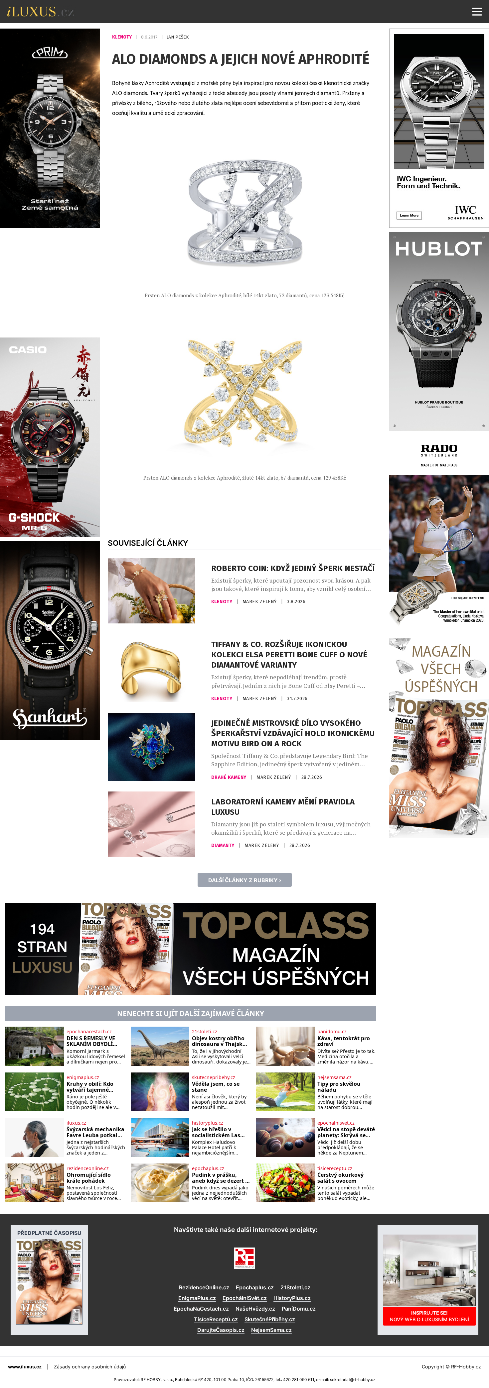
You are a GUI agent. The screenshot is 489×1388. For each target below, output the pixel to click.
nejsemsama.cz (334, 1077)
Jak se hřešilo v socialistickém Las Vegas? (216, 1132)
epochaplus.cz (208, 1168)
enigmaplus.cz (83, 1077)
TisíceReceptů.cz (216, 1319)
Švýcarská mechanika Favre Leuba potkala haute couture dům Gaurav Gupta (95, 1132)
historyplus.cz (207, 1123)
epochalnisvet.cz (336, 1123)
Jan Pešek (178, 37)
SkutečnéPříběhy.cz (269, 1319)
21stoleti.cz (204, 1031)
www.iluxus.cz (25, 1366)
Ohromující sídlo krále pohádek (89, 1178)
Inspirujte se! (429, 1316)
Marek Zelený (260, 601)
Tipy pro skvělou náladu (339, 1087)
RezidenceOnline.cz (204, 1287)
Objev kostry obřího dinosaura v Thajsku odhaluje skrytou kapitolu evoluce (219, 1041)
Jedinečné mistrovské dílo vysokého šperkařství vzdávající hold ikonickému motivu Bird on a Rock (293, 733)
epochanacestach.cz (89, 1031)
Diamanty (223, 845)
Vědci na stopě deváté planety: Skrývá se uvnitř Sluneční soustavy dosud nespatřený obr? (346, 1132)
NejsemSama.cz (271, 1330)
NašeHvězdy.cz (255, 1308)
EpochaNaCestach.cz (201, 1308)
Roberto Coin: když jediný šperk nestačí (293, 568)
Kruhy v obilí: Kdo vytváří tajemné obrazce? (90, 1087)
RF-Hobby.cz (466, 1366)
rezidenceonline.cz (88, 1168)
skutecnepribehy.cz (213, 1077)
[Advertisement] (50, 281)
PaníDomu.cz (299, 1308)
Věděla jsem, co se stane (216, 1087)
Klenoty (122, 37)
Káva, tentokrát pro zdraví (343, 1041)
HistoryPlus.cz (292, 1298)
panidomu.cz (332, 1031)
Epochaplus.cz (255, 1287)
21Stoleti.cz (295, 1287)
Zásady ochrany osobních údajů (90, 1366)
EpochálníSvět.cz (245, 1298)
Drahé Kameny (229, 777)
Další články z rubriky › (244, 880)
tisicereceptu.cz (334, 1168)
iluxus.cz (76, 1123)
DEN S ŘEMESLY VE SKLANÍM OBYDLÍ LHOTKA (91, 1041)
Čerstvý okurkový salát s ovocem (340, 1178)
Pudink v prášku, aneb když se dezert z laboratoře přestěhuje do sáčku (221, 1178)
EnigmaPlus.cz (197, 1298)
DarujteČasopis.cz (220, 1330)
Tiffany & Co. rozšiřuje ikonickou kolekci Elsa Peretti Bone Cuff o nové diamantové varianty (289, 655)
